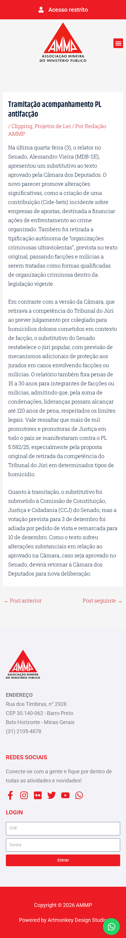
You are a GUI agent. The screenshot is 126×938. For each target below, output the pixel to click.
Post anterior (23, 600)
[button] (118, 43)
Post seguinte (102, 600)
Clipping (21, 126)
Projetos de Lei (53, 126)
